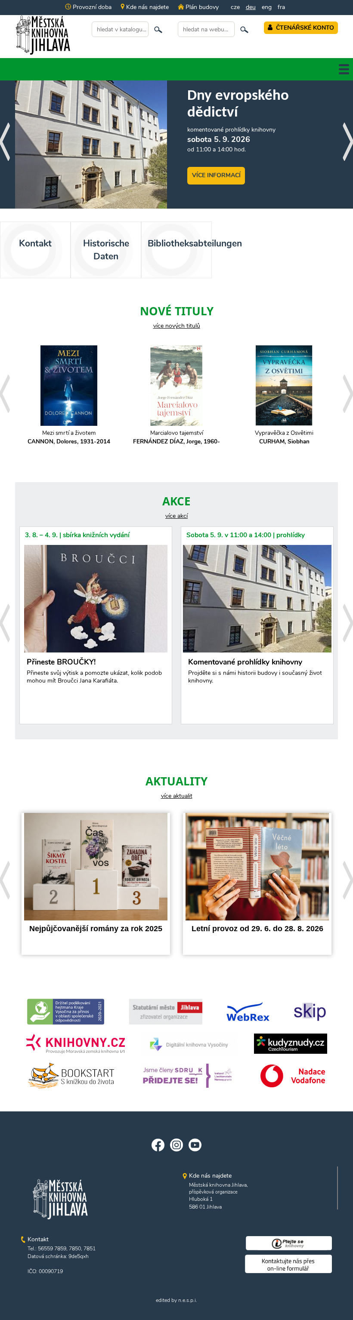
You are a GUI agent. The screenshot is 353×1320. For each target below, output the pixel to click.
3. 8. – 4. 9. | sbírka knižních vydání (77, 534)
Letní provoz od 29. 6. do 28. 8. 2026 (257, 928)
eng (267, 7)
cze (235, 7)
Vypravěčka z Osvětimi (284, 437)
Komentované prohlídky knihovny (255, 671)
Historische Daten (106, 249)
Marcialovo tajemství (176, 437)
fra (281, 7)
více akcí (176, 516)
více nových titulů (176, 326)
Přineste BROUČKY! (94, 671)
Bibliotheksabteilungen (180, 243)
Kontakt (35, 243)
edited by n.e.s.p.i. (176, 1300)
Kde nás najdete (146, 7)
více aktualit (176, 796)
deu (251, 7)
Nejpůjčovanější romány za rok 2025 (95, 928)
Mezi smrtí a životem (69, 437)
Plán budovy (201, 7)
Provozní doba (91, 7)
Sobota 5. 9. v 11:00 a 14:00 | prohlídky (245, 534)
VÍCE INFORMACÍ (216, 175)
